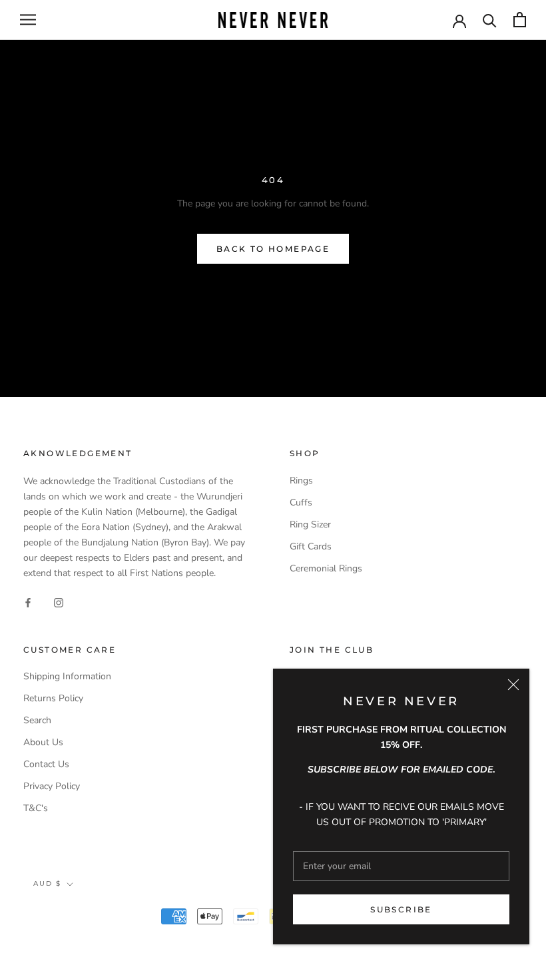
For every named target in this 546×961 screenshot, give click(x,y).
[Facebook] (28, 602)
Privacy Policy (51, 786)
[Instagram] (58, 602)
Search (37, 720)
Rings (301, 480)
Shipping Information (67, 676)
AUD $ (47, 883)
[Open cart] (519, 19)
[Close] (513, 685)
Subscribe (401, 909)
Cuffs (301, 502)
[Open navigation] (28, 19)
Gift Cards (311, 546)
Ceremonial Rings (326, 568)
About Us (43, 742)
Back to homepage (273, 249)
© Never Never (74, 917)
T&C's (35, 808)
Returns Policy (53, 698)
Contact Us (46, 764)
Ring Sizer (310, 524)
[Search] (490, 20)
